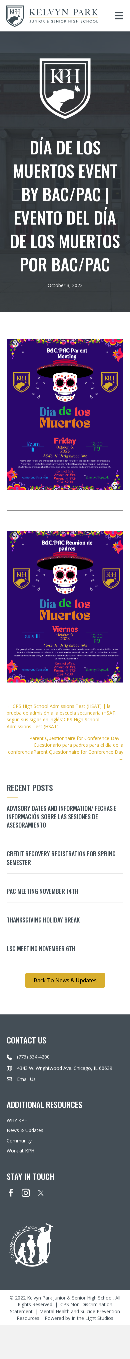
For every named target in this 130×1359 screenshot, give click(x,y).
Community (19, 1140)
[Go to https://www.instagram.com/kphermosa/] (26, 1193)
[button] (65, 980)
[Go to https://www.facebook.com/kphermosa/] (11, 1193)
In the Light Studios (92, 1318)
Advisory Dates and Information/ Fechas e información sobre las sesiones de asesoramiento (62, 816)
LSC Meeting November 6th (41, 948)
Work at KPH (20, 1150)
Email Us (26, 1079)
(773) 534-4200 (33, 1057)
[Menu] (119, 15)
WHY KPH (17, 1120)
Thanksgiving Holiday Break (43, 919)
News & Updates (25, 1130)
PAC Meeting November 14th (42, 891)
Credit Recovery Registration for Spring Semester (61, 857)
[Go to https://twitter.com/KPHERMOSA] (41, 1193)
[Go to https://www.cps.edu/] (65, 1244)
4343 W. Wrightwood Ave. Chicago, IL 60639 (64, 1068)
